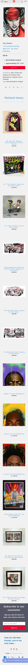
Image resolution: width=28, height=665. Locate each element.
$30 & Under (15, 73)
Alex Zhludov (7, 43)
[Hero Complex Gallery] (14, 1)
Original (14, 77)
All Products (13, 75)
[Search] (22, 1)
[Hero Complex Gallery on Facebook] (11, 649)
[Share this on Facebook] (9, 87)
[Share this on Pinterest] (13, 87)
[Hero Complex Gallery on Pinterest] (14, 649)
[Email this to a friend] (21, 87)
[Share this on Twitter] (5, 87)
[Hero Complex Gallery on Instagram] (17, 649)
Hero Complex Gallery (16, 653)
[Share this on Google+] (17, 87)
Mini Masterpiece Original (15, 81)
